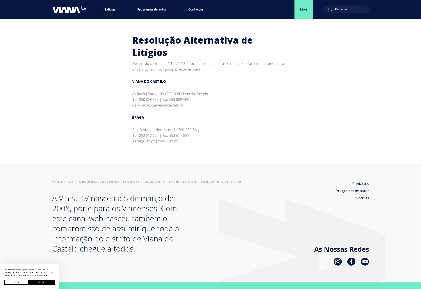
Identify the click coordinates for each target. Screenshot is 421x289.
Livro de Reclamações (182, 182)
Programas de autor (151, 9)
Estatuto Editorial (154, 182)
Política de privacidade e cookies (98, 182)
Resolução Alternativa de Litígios (221, 182)
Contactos (195, 9)
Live (304, 9)
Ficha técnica (131, 182)
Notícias (109, 9)
